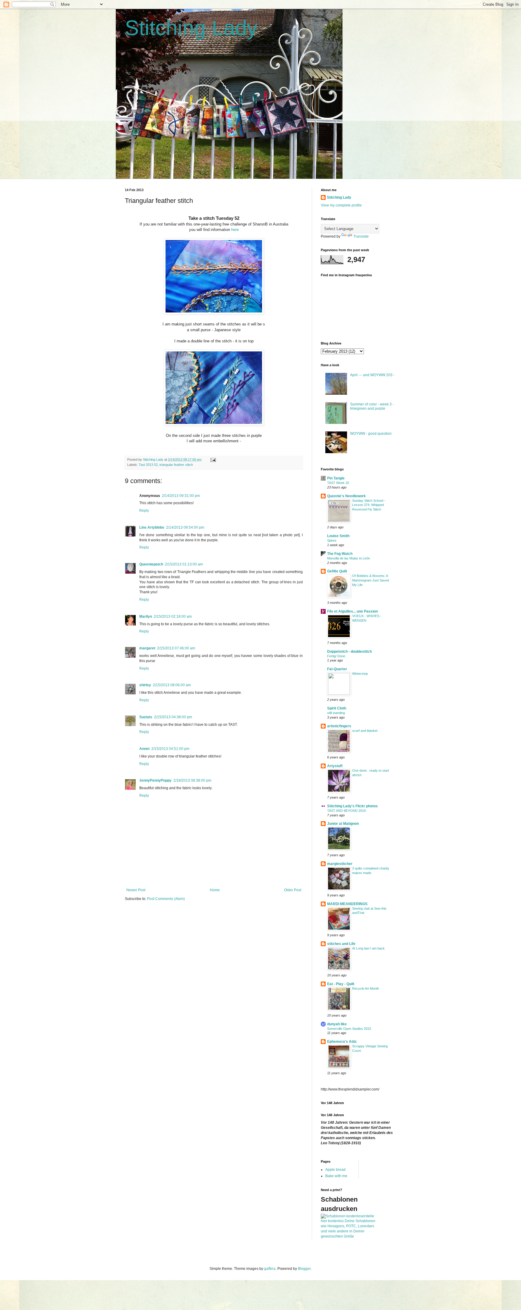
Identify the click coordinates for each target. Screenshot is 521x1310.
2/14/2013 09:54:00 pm (185, 527)
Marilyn (145, 616)
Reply (144, 510)
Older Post (292, 890)
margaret (147, 648)
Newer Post (135, 890)
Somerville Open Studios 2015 (349, 1028)
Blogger (304, 1269)
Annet (144, 749)
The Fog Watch (339, 554)
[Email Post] (213, 459)
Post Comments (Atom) (166, 899)
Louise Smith (338, 536)
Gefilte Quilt (337, 571)
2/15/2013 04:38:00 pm (173, 717)
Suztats (145, 717)
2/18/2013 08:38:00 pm (192, 780)
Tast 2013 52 (148, 464)
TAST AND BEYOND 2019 (346, 810)
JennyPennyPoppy (155, 780)
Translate (361, 236)
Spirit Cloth (336, 708)
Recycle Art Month (365, 988)
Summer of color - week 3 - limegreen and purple (372, 406)
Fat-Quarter (337, 669)
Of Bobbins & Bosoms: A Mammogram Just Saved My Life (370, 580)
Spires (331, 540)
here (235, 229)
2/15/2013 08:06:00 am (172, 685)
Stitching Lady (191, 28)
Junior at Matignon (343, 824)
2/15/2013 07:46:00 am (176, 648)
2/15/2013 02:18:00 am (173, 616)
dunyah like (337, 1024)
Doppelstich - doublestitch (349, 651)
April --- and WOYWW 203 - (372, 375)
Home (215, 890)
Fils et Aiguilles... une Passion (352, 611)
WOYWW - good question (371, 433)
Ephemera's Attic (342, 1041)
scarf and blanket (364, 730)
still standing (336, 713)
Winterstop (360, 673)
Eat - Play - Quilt (340, 984)
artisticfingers (339, 726)
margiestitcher (339, 864)
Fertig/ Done (336, 656)
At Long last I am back (368, 948)
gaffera (270, 1269)
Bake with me (336, 1176)
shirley (145, 685)
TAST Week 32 (338, 483)
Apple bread (335, 1169)
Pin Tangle (336, 478)
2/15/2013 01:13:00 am (184, 564)
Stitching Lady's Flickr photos (352, 806)
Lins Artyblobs (151, 527)
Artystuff (335, 766)
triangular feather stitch (176, 464)
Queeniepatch (151, 564)
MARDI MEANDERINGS (347, 904)
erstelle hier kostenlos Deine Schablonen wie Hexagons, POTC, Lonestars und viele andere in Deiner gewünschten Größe (348, 1226)
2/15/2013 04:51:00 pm (170, 749)
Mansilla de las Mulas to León (348, 558)
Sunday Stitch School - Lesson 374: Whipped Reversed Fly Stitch (368, 505)
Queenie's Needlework (346, 496)
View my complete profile (341, 205)
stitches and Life (341, 944)
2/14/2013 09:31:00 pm (181, 496)
